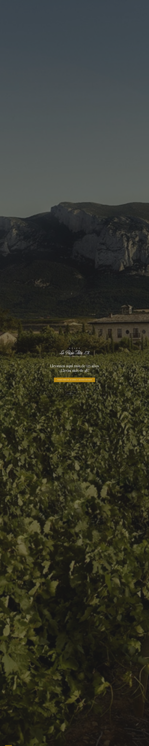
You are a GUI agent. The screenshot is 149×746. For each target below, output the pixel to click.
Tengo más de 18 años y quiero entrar (74, 379)
